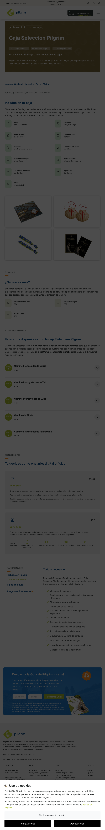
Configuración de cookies (52, 815)
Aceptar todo (77, 823)
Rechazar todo (27, 823)
